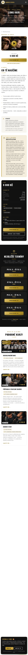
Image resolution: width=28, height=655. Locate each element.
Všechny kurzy (6, 31)
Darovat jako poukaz (14, 233)
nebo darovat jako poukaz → (14, 63)
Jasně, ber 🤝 (9, 648)
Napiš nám (15, 319)
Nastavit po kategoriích (7, 651)
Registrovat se (14, 60)
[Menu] (25, 2)
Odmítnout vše (18, 648)
